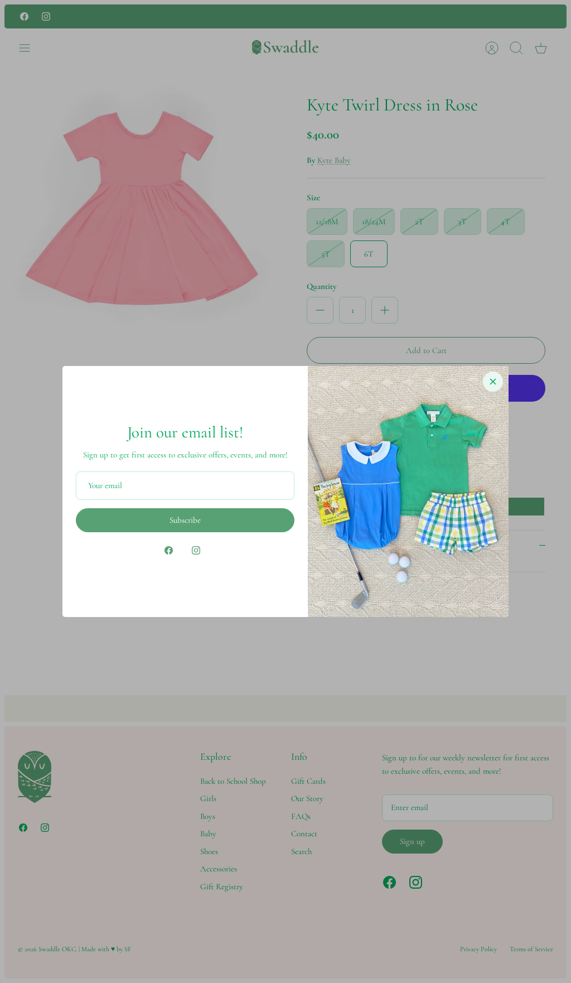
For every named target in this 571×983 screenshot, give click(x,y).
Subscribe (185, 520)
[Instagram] (196, 550)
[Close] (493, 382)
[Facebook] (169, 550)
